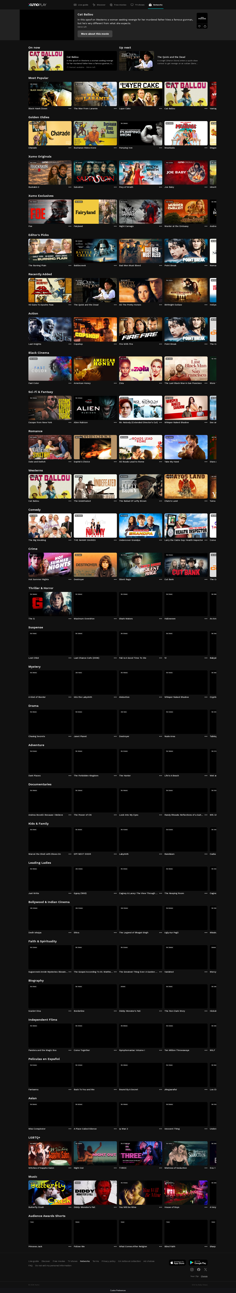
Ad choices (148, 1261)
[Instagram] (192, 1270)
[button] (95, 33)
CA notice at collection (129, 1261)
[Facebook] (199, 1270)
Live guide (83, 5)
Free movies (120, 5)
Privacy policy (108, 1261)
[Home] (37, 5)
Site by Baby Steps (200, 1285)
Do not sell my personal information (53, 1265)
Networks (158, 5)
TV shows (139, 5)
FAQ (30, 1265)
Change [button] (204, 1276)
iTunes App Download (177, 1263)
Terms (95, 1261)
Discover (101, 5)
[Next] (207, 93)
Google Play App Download (198, 1263)
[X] (205, 1270)
